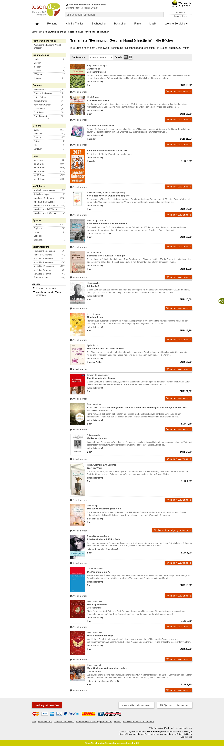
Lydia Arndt (105, 347)
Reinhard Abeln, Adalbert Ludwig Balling (108, 194)
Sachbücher (99, 23)
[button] (50, 46)
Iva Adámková (106, 254)
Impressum (106, 721)
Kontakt (117, 721)
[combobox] (114, 14)
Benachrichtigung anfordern (174, 530)
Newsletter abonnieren (136, 705)
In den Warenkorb (180, 91)
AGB (34, 721)
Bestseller (120, 23)
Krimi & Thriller (74, 23)
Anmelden (180, 12)
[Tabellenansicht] (126, 57)
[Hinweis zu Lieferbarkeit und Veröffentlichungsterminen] (102, 81)
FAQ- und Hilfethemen (174, 705)
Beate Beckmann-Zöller (104, 538)
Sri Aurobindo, (97, 437)
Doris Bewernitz (97, 603)
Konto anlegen (180, 16)
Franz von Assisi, (137, 406)
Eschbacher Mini (94, 608)
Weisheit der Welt (95, 410)
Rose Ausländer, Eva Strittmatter (102, 466)
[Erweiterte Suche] (161, 14)
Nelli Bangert (104, 507)
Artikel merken (79, 92)
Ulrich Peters (98, 99)
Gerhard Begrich (98, 570)
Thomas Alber (93, 284)
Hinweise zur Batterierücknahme (138, 721)
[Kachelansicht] (130, 57)
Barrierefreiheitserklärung (88, 721)
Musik (152, 23)
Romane (52, 23)
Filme (137, 23)
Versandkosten (45, 721)
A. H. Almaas (95, 316)
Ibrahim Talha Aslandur (101, 376)
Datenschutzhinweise (64, 721)
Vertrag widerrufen (47, 705)
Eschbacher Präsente (96, 72)
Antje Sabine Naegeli (97, 67)
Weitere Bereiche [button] (175, 23)
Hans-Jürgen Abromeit (107, 222)
